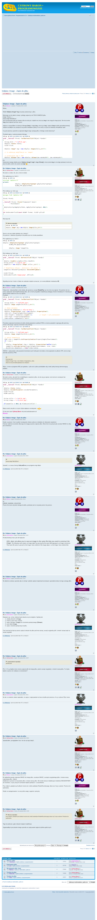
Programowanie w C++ (21, 15)
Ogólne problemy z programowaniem (24, 862)
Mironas (8, 105)
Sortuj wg (48, 845)
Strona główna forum (9, 15)
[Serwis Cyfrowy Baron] (10, 7)
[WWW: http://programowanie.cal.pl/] (78, 200)
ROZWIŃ (26, 136)
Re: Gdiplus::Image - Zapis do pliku (14, 168)
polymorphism (10, 455)
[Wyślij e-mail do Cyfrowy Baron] (76, 200)
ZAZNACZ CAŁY (18, 136)
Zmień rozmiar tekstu (92, 15)
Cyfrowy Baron (10, 170)
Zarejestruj (86, 52)
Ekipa (53, 892)
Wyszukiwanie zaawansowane (87, 7)
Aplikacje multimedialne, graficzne (36, 15)
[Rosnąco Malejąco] (62, 845)
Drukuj (90, 15)
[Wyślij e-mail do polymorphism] (76, 492)
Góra (93, 165)
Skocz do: (64, 882)
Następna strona (90, 845)
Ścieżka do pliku (11, 872)
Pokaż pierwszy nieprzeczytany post (70, 93)
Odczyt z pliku (11, 860)
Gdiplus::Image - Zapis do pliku (15, 91)
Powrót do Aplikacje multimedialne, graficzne (13, 881)
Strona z (88, 93)
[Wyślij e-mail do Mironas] (76, 134)
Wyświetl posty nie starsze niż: (27, 845)
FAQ (76, 52)
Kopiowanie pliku (12, 864)
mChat (80, 52)
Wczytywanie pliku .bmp (14, 868)
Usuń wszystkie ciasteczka (62, 892)
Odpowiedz (4, 93)
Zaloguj (92, 52)
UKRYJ (11, 136)
